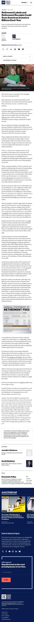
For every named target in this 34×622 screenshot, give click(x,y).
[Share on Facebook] (7, 49)
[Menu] (31, 2)
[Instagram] (13, 551)
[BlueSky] (19, 551)
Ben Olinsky (11, 523)
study (29, 221)
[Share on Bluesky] (15, 49)
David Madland (8, 461)
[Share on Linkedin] (11, 49)
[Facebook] (6, 551)
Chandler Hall (30, 523)
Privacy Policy (5, 614)
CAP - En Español (5, 615)
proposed (13, 242)
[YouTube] (9, 551)
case (3, 233)
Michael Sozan (5, 523)
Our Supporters (5, 617)
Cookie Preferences (6, 619)
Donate (24, 2)
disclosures (10, 178)
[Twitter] (3, 551)
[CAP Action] (7, 596)
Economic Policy (9, 477)
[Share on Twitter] (3, 49)
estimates (4, 117)
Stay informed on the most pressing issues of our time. (14, 564)
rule (12, 111)
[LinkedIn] (16, 551)
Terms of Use (4, 612)
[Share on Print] (23, 49)
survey (28, 268)
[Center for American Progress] (4, 3)
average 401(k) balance (15, 357)
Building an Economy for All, (9, 45)
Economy (19, 45)
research (5, 213)
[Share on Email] (19, 49)
